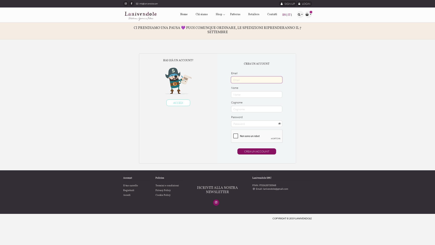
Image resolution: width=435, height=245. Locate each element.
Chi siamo (202, 14)
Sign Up (289, 3)
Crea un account (256, 151)
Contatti (272, 14)
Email (234, 73)
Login (305, 3)
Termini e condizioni (167, 185)
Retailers (253, 14)
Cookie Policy (163, 195)
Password (237, 117)
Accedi (178, 102)
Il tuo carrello (130, 185)
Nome (234, 87)
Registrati (128, 190)
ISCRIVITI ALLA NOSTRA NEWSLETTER (217, 190)
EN (284, 15)
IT (289, 15)
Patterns (235, 14)
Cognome (236, 102)
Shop (219, 14)
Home (184, 14)
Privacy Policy (163, 190)
